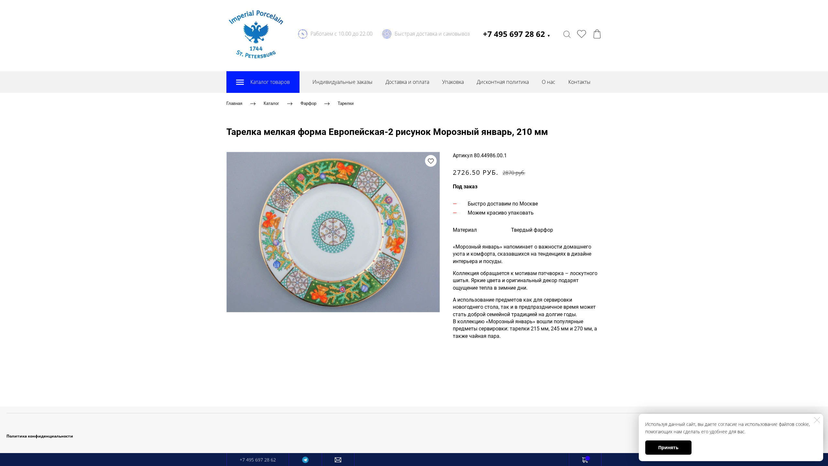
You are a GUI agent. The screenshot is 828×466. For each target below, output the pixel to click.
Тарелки (346, 103)
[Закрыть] (817, 420)
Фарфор (308, 103)
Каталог (271, 103)
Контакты (579, 81)
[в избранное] (431, 161)
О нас (548, 81)
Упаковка (453, 81)
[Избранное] (581, 34)
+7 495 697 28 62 (516, 33)
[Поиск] (567, 34)
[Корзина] (597, 34)
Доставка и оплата (407, 81)
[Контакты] (338, 459)
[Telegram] (305, 459)
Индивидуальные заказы (342, 81)
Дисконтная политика (503, 81)
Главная (234, 103)
